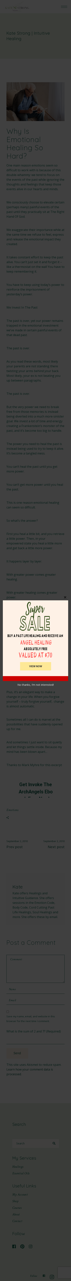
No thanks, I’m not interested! (35, 685)
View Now (35, 666)
